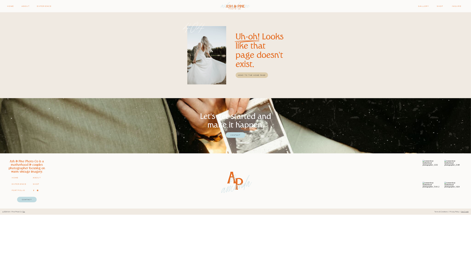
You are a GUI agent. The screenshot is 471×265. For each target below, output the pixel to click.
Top (24, 212)
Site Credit (465, 212)
